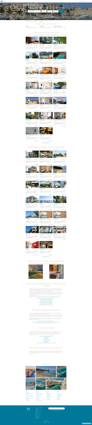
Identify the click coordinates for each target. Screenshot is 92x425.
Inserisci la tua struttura (39, 407)
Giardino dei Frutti (42, 188)
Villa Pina (55, 158)
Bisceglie (58, 398)
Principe (41, 173)
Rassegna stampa (38, 413)
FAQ (36, 412)
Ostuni (27, 394)
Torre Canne (38, 398)
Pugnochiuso (49, 394)
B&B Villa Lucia (28, 158)
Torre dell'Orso (59, 394)
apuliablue (27, 89)
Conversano (48, 399)
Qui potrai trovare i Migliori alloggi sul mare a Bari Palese (46, 298)
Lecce (47, 392)
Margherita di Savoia (29, 393)
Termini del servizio (38, 411)
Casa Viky (41, 203)
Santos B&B (27, 203)
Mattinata (37, 395)
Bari (57, 391)
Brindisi (27, 391)
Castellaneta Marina (60, 395)
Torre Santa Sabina (39, 400)
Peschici (48, 391)
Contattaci (37, 416)
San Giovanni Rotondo (39, 393)
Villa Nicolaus (42, 158)
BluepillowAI (37, 417)
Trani (57, 392)
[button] (43, 422)
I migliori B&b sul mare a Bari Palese (46, 300)
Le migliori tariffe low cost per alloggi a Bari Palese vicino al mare (46, 342)
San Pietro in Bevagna (29, 395)
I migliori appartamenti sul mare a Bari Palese (46, 299)
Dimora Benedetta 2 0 (29, 44)
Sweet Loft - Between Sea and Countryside (45, 89)
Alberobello (48, 395)
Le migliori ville (46, 341)
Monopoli (37, 391)
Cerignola (27, 400)
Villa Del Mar (28, 188)
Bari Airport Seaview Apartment (30, 74)
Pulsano (37, 399)
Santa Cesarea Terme (29, 398)
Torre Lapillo (59, 393)
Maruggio (27, 399)
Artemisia (41, 59)
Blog (36, 414)
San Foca (48, 398)
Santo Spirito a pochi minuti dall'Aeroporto (59, 74)
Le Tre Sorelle (42, 44)
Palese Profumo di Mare (57, 59)
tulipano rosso (56, 44)
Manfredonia (48, 393)
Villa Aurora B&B (28, 173)
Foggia (27, 392)
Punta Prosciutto (38, 394)
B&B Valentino (56, 188)
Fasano (37, 392)
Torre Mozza (59, 399)
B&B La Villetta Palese (57, 203)
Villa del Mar (27, 59)
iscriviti (63, 408)
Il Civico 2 (55, 173)
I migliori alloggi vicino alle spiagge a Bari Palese (46, 336)
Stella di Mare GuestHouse (43, 74)
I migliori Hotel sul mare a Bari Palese (46, 301)
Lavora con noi (38, 415)
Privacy (37, 410)
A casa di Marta (56, 89)
